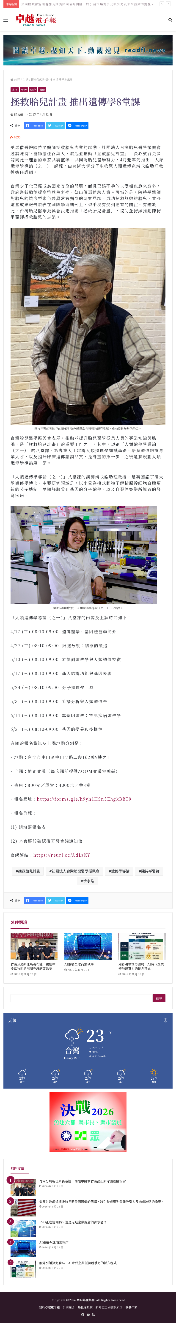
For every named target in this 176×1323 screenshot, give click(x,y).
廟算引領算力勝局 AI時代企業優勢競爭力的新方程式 (141, 966)
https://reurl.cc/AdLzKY (62, 855)
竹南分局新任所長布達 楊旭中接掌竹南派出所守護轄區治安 (33, 966)
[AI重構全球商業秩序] (87, 946)
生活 (25, 79)
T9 (129, 799)
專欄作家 (131, 1307)
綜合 (33, 90)
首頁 (16, 79)
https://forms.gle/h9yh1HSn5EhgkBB (81, 799)
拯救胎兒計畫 (29, 871)
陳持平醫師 (150, 871)
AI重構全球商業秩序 (79, 964)
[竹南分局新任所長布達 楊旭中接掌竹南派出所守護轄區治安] (34, 946)
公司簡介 (69, 1307)
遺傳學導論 (120, 871)
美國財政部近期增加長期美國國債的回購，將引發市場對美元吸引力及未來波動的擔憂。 (101, 1201)
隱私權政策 (85, 1307)
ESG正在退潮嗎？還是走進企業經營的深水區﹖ (57, 4)
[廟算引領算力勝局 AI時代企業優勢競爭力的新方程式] (141, 946)
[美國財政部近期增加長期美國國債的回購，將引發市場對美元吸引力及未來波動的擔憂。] (23, 1207)
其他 (14, 90)
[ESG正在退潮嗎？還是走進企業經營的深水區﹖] (23, 1228)
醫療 (42, 90)
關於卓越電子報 (49, 1307)
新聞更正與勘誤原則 (109, 1307)
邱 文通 (18, 114)
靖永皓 (88, 881)
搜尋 (159, 998)
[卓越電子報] (36, 19)
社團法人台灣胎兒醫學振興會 (75, 871)
